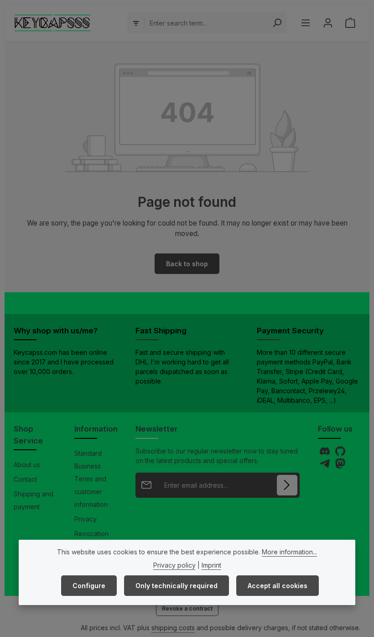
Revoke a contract (187, 608)
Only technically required (176, 586)
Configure (89, 586)
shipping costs (173, 628)
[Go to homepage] (53, 23)
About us (27, 465)
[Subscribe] (287, 485)
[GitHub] (340, 454)
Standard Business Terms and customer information (91, 478)
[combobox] (206, 22)
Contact (25, 479)
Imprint (211, 565)
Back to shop (187, 264)
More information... (289, 552)
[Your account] (327, 23)
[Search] (277, 22)
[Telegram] (326, 466)
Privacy (85, 519)
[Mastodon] (340, 466)
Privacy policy (174, 565)
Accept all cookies (277, 586)
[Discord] (326, 454)
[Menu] (305, 23)
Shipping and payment (33, 500)
